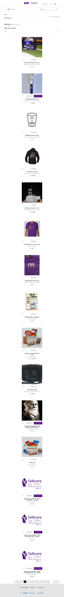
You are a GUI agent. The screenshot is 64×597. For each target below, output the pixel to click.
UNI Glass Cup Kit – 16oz (32, 208)
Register (45, 4)
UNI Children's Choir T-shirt (32, 244)
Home (5, 14)
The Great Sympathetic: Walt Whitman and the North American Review (32, 427)
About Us (33, 587)
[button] (31, 30)
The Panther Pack (32, 390)
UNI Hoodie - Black (32, 171)
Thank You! (32, 462)
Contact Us (41, 587)
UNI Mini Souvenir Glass (32, 135)
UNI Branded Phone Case (32, 280)
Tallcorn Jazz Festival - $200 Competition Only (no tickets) (32, 572)
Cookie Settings (24, 587)
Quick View (33, 59)
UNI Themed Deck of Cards (32, 62)
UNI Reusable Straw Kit (32, 99)
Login (51, 4)
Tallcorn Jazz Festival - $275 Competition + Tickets (32, 499)
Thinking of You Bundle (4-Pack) (32, 354)
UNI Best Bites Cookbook (32, 317)
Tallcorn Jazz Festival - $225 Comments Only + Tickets (32, 535)
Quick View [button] (33, 459)
